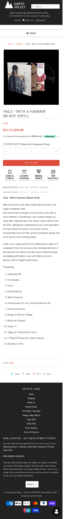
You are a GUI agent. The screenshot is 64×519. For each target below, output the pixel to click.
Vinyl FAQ (31, 419)
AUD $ (30, 484)
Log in (17, 20)
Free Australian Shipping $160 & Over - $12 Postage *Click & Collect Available (30, 14)
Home (31, 394)
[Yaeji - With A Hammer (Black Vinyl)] (31, 77)
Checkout (40, 20)
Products (20, 44)
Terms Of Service (31, 432)
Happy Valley (16, 492)
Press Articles (31, 428)
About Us (31, 402)
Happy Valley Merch (31, 415)
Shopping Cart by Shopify (31, 496)
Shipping (31, 398)
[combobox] (45, 6)
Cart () (29, 20)
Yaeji (5, 123)
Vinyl (11, 362)
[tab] (10, 188)
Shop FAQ (31, 424)
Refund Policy (31, 407)
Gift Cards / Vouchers (31, 411)
